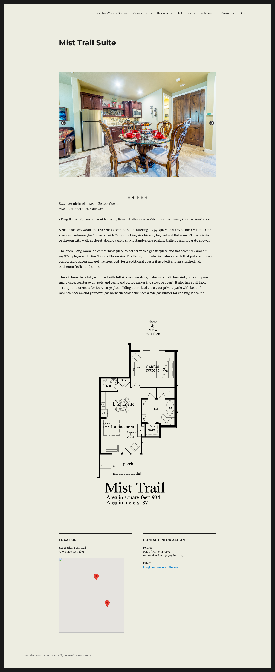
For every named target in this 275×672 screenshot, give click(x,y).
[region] (137, 124)
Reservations (142, 13)
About (245, 13)
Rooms (162, 13)
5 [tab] (146, 197)
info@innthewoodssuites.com (161, 567)
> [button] (211, 123)
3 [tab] (138, 197)
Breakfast (228, 13)
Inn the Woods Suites (111, 13)
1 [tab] (129, 197)
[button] (96, 577)
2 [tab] (133, 197)
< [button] (63, 123)
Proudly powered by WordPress (72, 655)
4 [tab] (142, 197)
